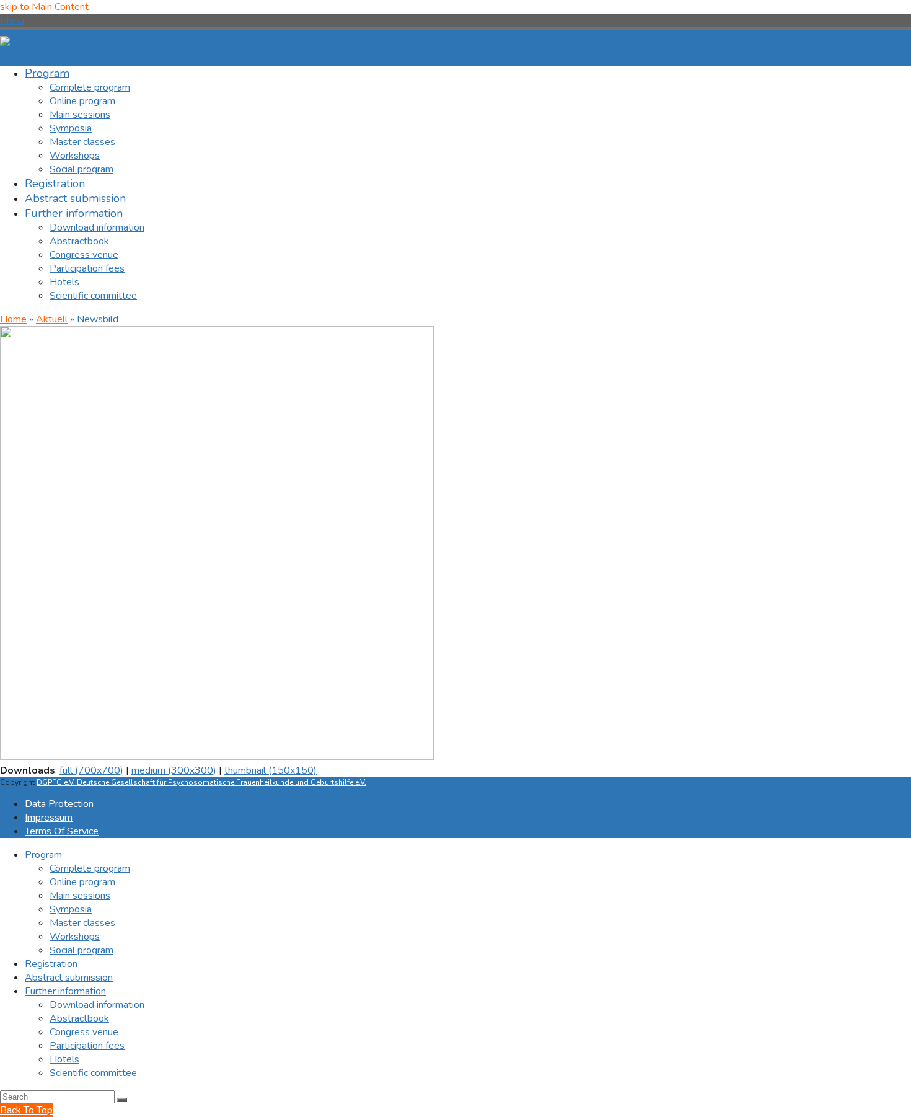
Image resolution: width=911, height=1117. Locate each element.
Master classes (82, 923)
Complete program (90, 868)
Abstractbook (79, 1018)
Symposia (71, 909)
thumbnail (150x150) (270, 770)
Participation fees (87, 1046)
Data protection (59, 804)
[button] (12, 20)
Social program (81, 950)
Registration (51, 964)
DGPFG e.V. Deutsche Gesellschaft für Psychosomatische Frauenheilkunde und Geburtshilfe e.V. (201, 782)
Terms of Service (62, 831)
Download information (97, 1005)
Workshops (75, 936)
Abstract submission (69, 977)
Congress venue (84, 1032)
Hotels (64, 1059)
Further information (65, 991)
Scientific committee (93, 1073)
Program (43, 855)
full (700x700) (91, 770)
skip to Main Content (44, 7)
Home (13, 319)
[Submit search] (122, 1100)
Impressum (49, 817)
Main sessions (80, 896)
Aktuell (52, 319)
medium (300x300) (173, 770)
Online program (82, 882)
